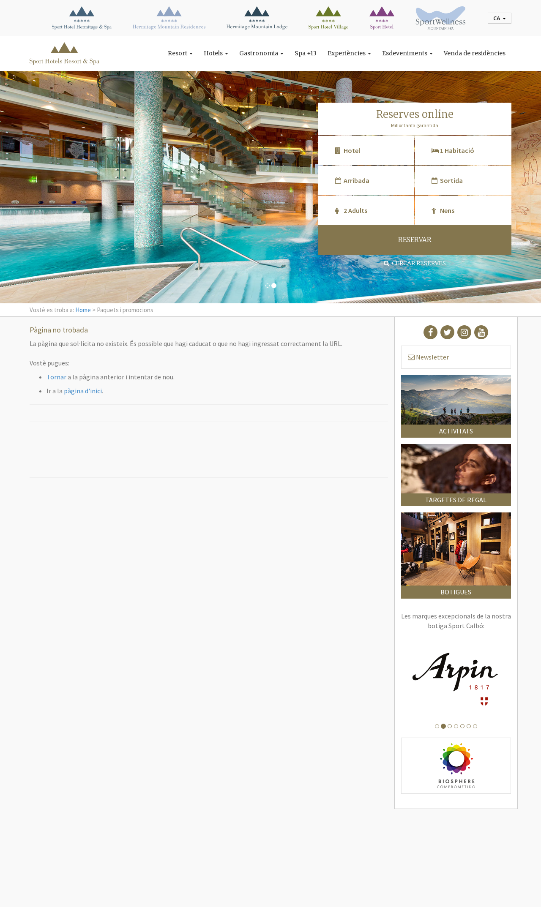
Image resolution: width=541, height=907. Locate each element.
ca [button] (497, 18)
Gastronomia (259, 53)
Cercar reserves (417, 263)
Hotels (214, 53)
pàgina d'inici (83, 391)
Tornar (56, 377)
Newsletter (432, 357)
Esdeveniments (405, 53)
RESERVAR (415, 240)
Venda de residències (474, 53)
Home (83, 310)
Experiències (347, 53)
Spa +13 (306, 53)
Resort (178, 53)
